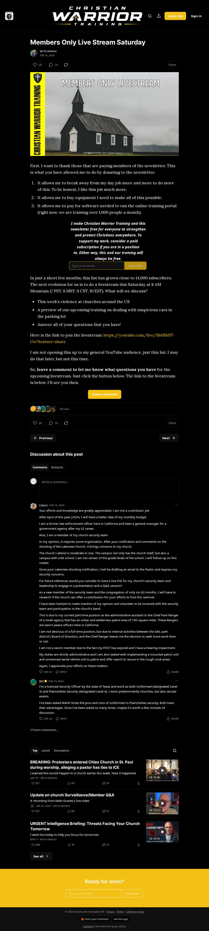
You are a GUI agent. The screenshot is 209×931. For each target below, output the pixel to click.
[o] (162, 770)
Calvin (43, 505)
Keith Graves (48, 51)
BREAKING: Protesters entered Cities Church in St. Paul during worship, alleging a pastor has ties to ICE (81, 765)
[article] (104, 772)
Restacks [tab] (57, 467)
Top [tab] (35, 750)
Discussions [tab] (61, 750)
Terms (120, 911)
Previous (45, 438)
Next (166, 438)
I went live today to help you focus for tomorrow (64, 835)
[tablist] (48, 467)
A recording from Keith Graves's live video (59, 801)
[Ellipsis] (176, 505)
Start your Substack (96, 919)
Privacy (111, 911)
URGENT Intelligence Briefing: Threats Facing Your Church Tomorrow (85, 826)
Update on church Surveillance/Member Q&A (72, 795)
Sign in (196, 16)
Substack (88, 926)
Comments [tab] (40, 467)
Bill (41, 681)
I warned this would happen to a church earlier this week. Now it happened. (83, 773)
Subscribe (175, 16)
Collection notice (135, 911)
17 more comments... (44, 730)
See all (38, 856)
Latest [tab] (45, 750)
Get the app (121, 919)
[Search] (150, 16)
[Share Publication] (159, 16)
